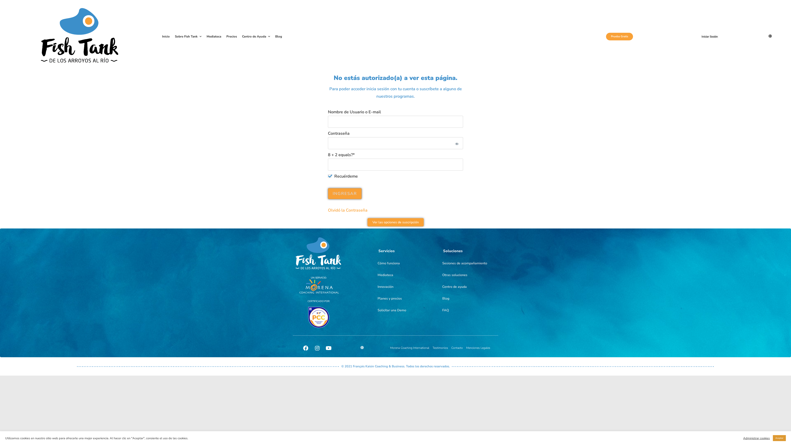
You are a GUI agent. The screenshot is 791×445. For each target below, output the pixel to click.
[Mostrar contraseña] (456, 143)
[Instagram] (317, 348)
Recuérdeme (345, 176)
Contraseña (339, 133)
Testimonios (440, 348)
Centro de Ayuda (254, 36)
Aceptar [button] (779, 438)
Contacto (457, 348)
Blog (278, 36)
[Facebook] (306, 348)
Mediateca (214, 36)
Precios (231, 36)
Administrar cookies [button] (756, 438)
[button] (386, 251)
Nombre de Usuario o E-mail (354, 112)
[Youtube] (328, 348)
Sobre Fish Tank (186, 36)
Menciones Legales (478, 348)
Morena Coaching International (409, 348)
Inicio (166, 36)
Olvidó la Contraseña (347, 210)
